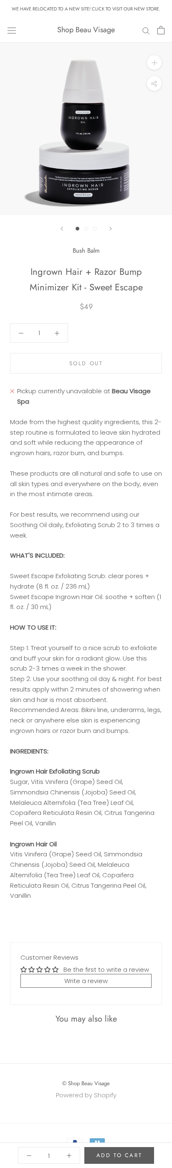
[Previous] (62, 229)
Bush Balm (86, 250)
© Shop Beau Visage (86, 1083)
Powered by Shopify (86, 1095)
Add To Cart (119, 1155)
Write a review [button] (86, 980)
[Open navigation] (12, 30)
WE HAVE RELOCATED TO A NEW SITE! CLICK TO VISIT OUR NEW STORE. (86, 8)
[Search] (146, 29)
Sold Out (86, 363)
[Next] (110, 229)
